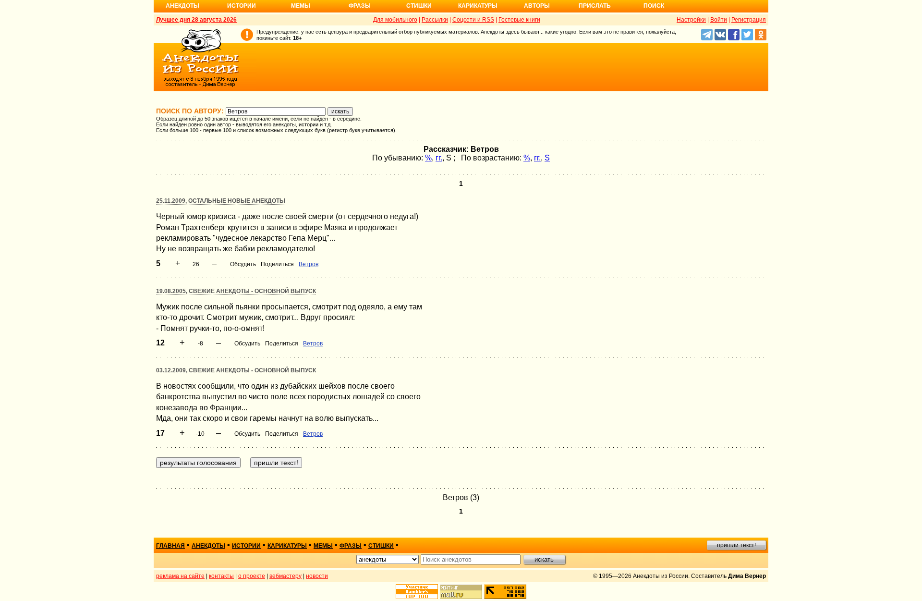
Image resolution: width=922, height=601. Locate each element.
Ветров (308, 264)
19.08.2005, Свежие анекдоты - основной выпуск (236, 291)
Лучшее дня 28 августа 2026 (196, 19)
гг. (439, 158)
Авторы (537, 5)
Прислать (595, 5)
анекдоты (208, 545)
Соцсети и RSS (473, 19)
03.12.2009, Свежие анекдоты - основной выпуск (236, 370)
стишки (381, 545)
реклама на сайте (180, 576)
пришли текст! (736, 545)
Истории (241, 5)
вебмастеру (285, 576)
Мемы (300, 5)
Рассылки (435, 19)
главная (170, 545)
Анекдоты (182, 5)
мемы (323, 545)
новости (317, 576)
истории (246, 545)
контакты (221, 576)
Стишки (419, 5)
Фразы (360, 5)
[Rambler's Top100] (417, 591)
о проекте (251, 576)
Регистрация (748, 19)
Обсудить (243, 264)
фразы (351, 545)
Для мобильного (395, 19)
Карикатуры (477, 5)
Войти (718, 19)
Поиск (653, 5)
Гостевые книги (519, 19)
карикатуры (287, 545)
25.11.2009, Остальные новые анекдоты (220, 200)
